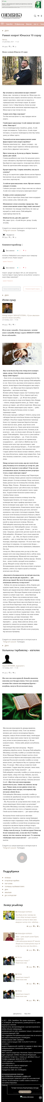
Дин (7, 31)
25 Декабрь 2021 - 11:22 (10, 42)
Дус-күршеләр (10, 895)
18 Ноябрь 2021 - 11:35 (10, 668)
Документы (17, 1013)
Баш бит (9, 24)
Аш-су (36, 24)
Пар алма (8, 884)
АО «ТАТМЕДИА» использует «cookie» (15, 1076)
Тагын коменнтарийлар (11, 289)
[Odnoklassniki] (41, 16)
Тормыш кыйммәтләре (14, 887)
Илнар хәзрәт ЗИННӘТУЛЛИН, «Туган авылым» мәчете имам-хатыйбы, (21, 316)
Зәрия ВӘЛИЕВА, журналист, (13, 666)
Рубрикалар (19, 24)
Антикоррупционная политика (12, 1074)
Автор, (4, 39)
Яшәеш (29, 24)
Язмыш (8, 878)
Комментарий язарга (33, 289)
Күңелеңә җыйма (12, 881)
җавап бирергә (8, 261)
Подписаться (25, 1092)
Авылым (8, 892)
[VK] (38, 16)
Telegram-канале (9, 230)
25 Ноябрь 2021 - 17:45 (10, 320)
